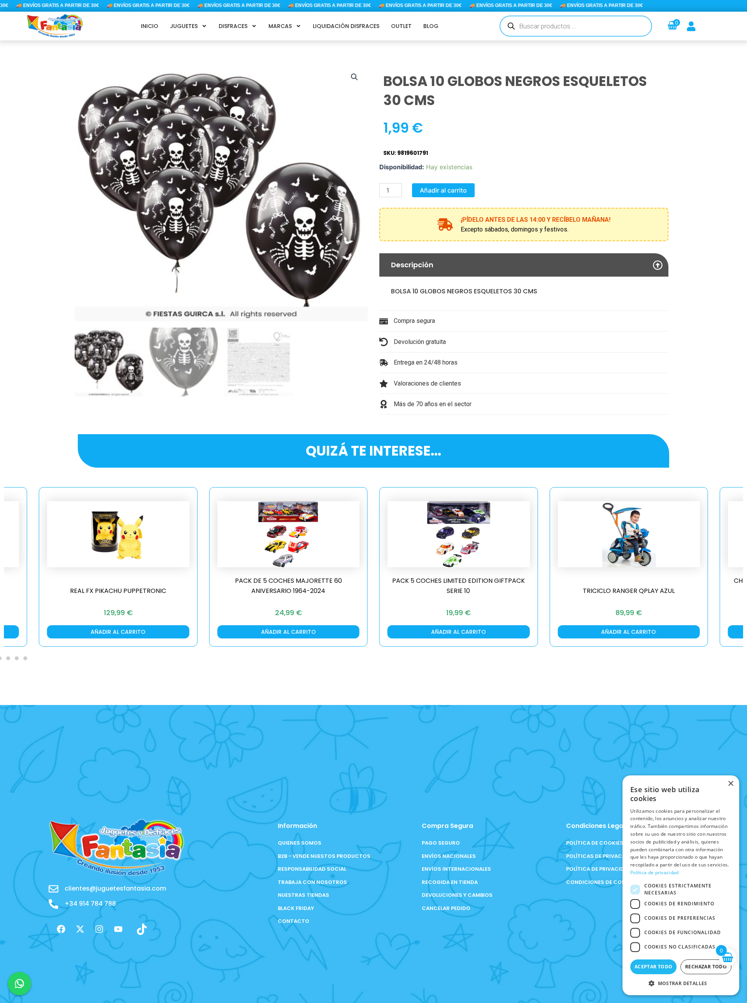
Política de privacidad (654, 872)
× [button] (730, 784)
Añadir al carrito (443, 190)
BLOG (430, 26)
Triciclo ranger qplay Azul (629, 590)
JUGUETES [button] (184, 26)
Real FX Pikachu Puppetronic (118, 590)
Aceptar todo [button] (654, 966)
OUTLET (401, 26)
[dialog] (680, 885)
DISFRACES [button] (233, 26)
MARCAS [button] (280, 26)
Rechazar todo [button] (706, 966)
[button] (354, 77)
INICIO (149, 26)
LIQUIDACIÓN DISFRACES (346, 26)
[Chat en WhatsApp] (19, 983)
